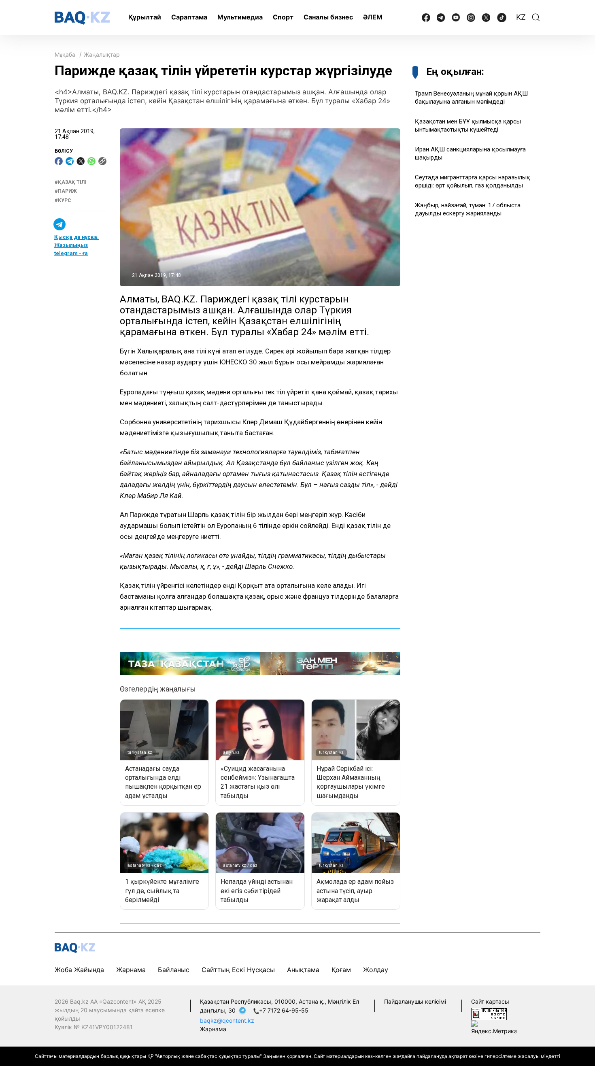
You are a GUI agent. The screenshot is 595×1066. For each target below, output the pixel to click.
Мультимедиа (240, 17)
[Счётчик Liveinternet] (489, 1013)
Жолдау (375, 970)
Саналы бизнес (328, 17)
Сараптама (189, 17)
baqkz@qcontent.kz (227, 1020)
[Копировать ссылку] (102, 161)
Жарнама (131, 970)
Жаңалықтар (102, 54)
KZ (521, 17)
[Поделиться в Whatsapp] (91, 161)
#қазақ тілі (70, 182)
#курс (63, 200)
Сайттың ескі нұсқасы (238, 970)
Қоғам (341, 970)
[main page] (82, 18)
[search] (535, 17)
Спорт (283, 17)
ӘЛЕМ (372, 17)
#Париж (66, 191)
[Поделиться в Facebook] (59, 161)
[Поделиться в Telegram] (70, 161)
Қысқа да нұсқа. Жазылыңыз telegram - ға (76, 245)
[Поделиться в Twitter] (80, 161)
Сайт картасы (490, 1001)
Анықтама (303, 970)
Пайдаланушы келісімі (415, 1001)
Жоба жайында (79, 970)
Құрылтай (144, 17)
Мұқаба (65, 54)
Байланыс (173, 970)
